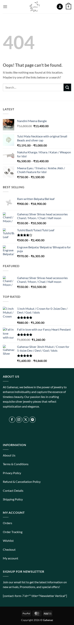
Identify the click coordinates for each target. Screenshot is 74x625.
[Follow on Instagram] (19, 419)
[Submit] (67, 87)
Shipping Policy (13, 499)
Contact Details (13, 490)
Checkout (9, 549)
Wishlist (8, 540)
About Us (9, 455)
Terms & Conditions (15, 464)
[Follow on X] (26, 419)
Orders (7, 523)
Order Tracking (12, 532)
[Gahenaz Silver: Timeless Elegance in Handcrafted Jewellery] (35, 6)
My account (10, 558)
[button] (5, 6)
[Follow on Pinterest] (32, 419)
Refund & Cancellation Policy (22, 481)
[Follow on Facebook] (12, 419)
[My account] (60, 7)
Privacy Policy (12, 473)
